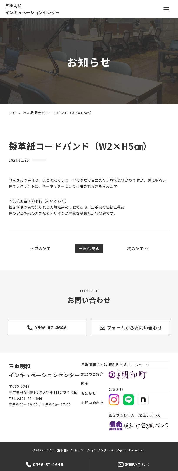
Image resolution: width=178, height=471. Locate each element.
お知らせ (88, 393)
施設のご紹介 (92, 374)
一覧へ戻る (89, 248)
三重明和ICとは (94, 364)
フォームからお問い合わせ (134, 327)
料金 (85, 383)
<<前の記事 (40, 248)
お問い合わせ (92, 402)
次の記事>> (138, 248)
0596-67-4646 (50, 327)
